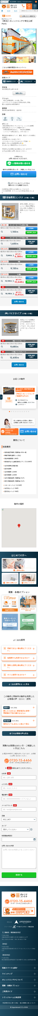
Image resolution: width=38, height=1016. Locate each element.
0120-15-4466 (9, 939)
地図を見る (19, 93)
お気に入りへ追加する (28, 16)
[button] (34, 59)
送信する (19, 875)
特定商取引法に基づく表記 (10, 1003)
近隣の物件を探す (31, 242)
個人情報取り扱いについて (27, 1003)
